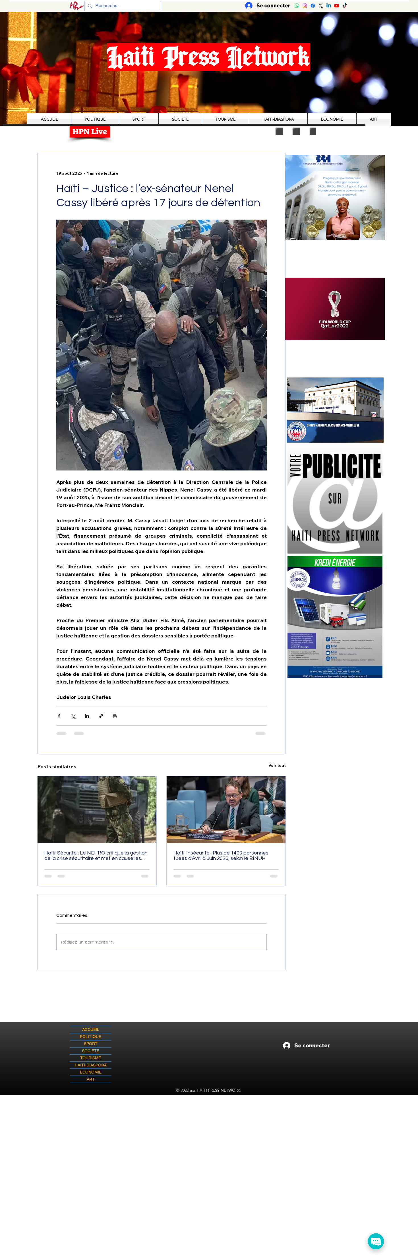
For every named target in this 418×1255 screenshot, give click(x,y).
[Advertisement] (209, 1135)
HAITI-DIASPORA (91, 1065)
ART (91, 1079)
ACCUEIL (90, 1029)
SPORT (91, 1043)
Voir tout (277, 765)
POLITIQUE (90, 1036)
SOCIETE (90, 1050)
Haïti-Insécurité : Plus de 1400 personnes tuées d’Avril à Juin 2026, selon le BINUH (220, 855)
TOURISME (90, 1058)
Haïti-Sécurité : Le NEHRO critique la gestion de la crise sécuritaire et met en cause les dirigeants (96, 855)
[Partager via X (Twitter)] (73, 716)
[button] (345, 308)
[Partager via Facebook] (59, 716)
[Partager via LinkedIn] (87, 716)
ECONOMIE (91, 1072)
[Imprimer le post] (114, 716)
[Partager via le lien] (101, 716)
